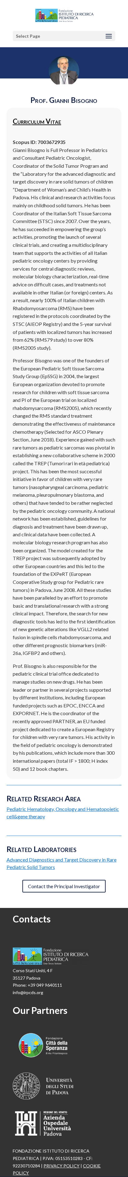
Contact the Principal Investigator (64, 886)
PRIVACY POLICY (61, 1165)
